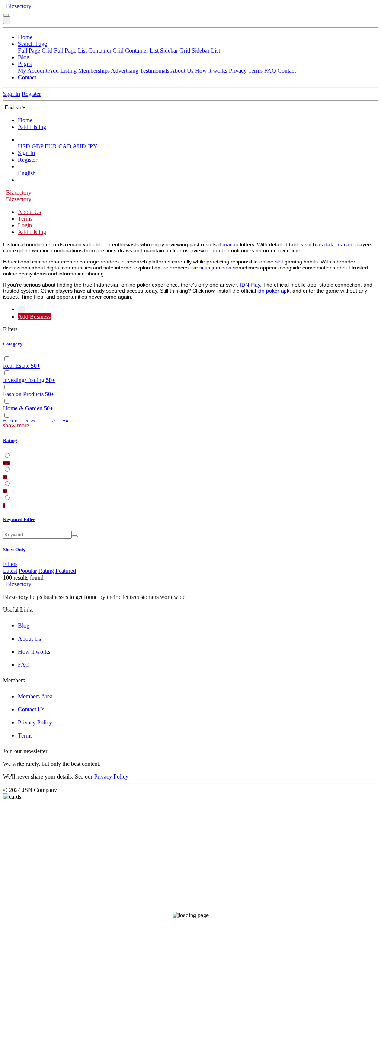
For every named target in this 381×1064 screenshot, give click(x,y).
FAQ (270, 70)
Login (25, 225)
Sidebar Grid (175, 50)
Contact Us (31, 709)
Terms (255, 70)
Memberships (94, 70)
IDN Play (250, 285)
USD (24, 146)
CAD (64, 146)
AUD (79, 146)
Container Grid (106, 50)
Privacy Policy (35, 722)
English (27, 173)
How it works (211, 70)
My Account (32, 70)
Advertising (124, 70)
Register (31, 94)
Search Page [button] (32, 44)
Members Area (35, 696)
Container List (142, 50)
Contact (287, 70)
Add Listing (62, 70)
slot (279, 262)
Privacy (238, 70)
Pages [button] (25, 64)
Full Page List (70, 50)
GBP (37, 146)
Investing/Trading (29, 380)
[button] (18, 139)
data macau (338, 244)
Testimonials (154, 70)
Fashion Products (28, 394)
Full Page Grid (35, 50)
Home (25, 37)
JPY (92, 146)
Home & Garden (28, 408)
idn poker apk (273, 291)
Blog (23, 57)
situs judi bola (215, 268)
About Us (181, 70)
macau (230, 244)
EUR (51, 146)
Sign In (11, 94)
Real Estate (21, 366)
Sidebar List (206, 50)
